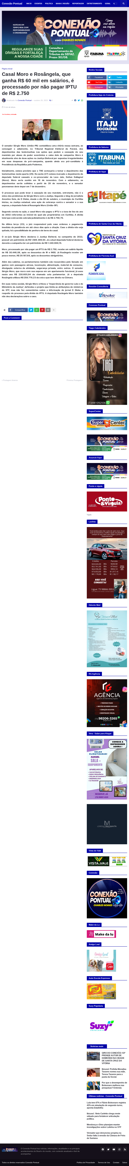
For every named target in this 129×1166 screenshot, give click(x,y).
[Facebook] (75, 100)
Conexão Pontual (12, 3)
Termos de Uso (104, 1162)
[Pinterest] (42, 310)
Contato (116, 1162)
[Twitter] (79, 100)
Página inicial (7, 69)
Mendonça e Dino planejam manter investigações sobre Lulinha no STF (104, 1126)
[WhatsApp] (82, 100)
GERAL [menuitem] (107, 3)
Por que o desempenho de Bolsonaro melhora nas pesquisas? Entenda (114, 1085)
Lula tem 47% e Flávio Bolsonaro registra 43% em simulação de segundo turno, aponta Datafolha (106, 1105)
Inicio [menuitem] (28, 3)
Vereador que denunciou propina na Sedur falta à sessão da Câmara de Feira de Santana (106, 1135)
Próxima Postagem (74, 380)
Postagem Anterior (10, 380)
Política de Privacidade (86, 1162)
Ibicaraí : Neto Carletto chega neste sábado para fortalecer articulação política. (103, 1116)
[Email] (48, 310)
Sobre (124, 1162)
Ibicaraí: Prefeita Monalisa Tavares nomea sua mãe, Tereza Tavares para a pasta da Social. (114, 1073)
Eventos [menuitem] (38, 3)
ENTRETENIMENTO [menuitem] (94, 3)
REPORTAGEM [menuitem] (78, 3)
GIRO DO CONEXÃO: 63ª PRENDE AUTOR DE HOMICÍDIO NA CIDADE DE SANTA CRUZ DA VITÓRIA (113, 1058)
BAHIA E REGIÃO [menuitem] (62, 3)
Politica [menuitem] (49, 3)
